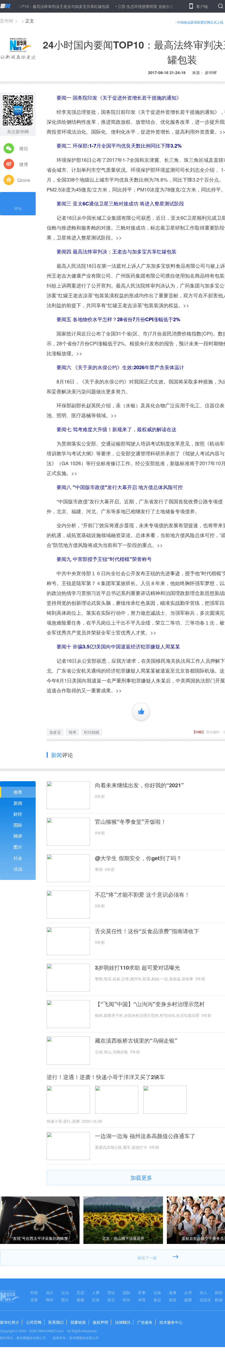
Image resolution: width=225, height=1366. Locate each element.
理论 (111, 1292)
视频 (80, 1299)
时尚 (126, 1299)
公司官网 (33, 1322)
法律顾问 (122, 1322)
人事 (96, 1292)
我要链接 (78, 1322)
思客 (34, 1299)
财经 (17, 814)
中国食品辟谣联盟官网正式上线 (200, 22)
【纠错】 (198, 731)
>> (119, 237)
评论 (18, 208)
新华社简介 (9, 1322)
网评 (17, 836)
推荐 (17, 792)
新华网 (6, 21)
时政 (34, 1292)
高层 (80, 1292)
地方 (50, 1292)
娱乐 (111, 1299)
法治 (17, 869)
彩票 (96, 1299)
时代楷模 (91, 732)
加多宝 (55, 732)
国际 (17, 825)
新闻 (17, 803)
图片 (17, 847)
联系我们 (56, 1322)
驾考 (72, 732)
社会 (17, 858)
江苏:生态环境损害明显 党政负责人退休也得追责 (138, 6)
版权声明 (100, 1322)
